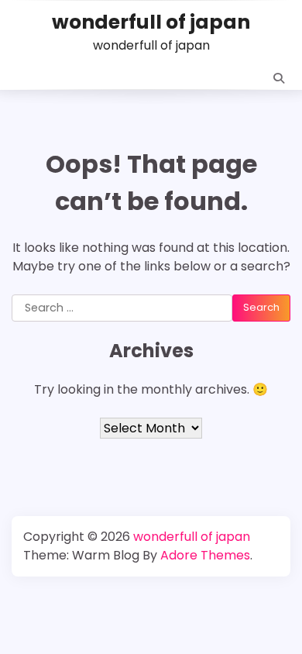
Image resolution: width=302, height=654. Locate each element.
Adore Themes (205, 555)
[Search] (278, 78)
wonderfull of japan (151, 22)
